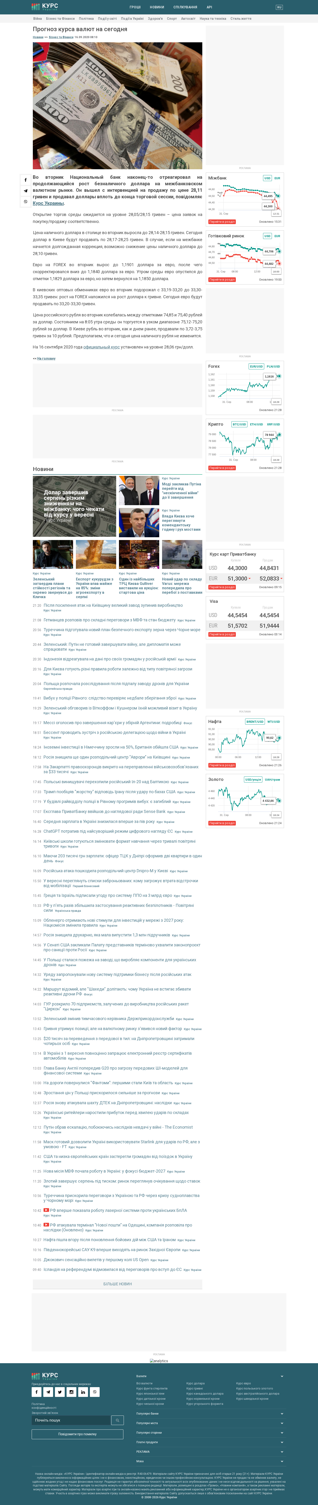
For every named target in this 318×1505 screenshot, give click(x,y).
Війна (37, 18)
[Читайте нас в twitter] (60, 1392)
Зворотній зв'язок (45, 1413)
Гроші (135, 7)
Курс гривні (194, 1388)
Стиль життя (240, 18)
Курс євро (243, 1383)
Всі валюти (144, 1383)
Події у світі (107, 18)
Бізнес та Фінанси (60, 18)
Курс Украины (48, 203)
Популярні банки (147, 1413)
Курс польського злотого (254, 1388)
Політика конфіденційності (44, 1405)
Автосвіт (188, 18)
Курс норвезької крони (203, 1398)
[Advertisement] (117, 385)
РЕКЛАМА (142, 1451)
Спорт (172, 18)
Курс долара (195, 1383)
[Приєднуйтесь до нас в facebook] (36, 1392)
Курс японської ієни (150, 1393)
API (209, 7)
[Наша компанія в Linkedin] (83, 1392)
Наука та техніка (213, 18)
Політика (86, 18)
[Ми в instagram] (71, 1392)
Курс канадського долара (204, 1393)
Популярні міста (147, 1423)
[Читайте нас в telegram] (48, 1392)
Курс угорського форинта (204, 1404)
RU (279, 7)
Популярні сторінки (149, 1432)
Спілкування (185, 7)
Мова (140, 1461)
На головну (46, 358)
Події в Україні (132, 18)
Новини (157, 7)
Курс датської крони (151, 1398)
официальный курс (101, 347)
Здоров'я (155, 18)
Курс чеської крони (150, 1404)
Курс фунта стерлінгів (152, 1388)
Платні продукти (147, 1442)
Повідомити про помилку (77, 1434)
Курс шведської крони (252, 1398)
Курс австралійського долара (257, 1393)
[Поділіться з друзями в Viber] (25, 202)
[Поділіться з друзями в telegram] (25, 191)
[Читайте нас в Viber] (95, 1392)
